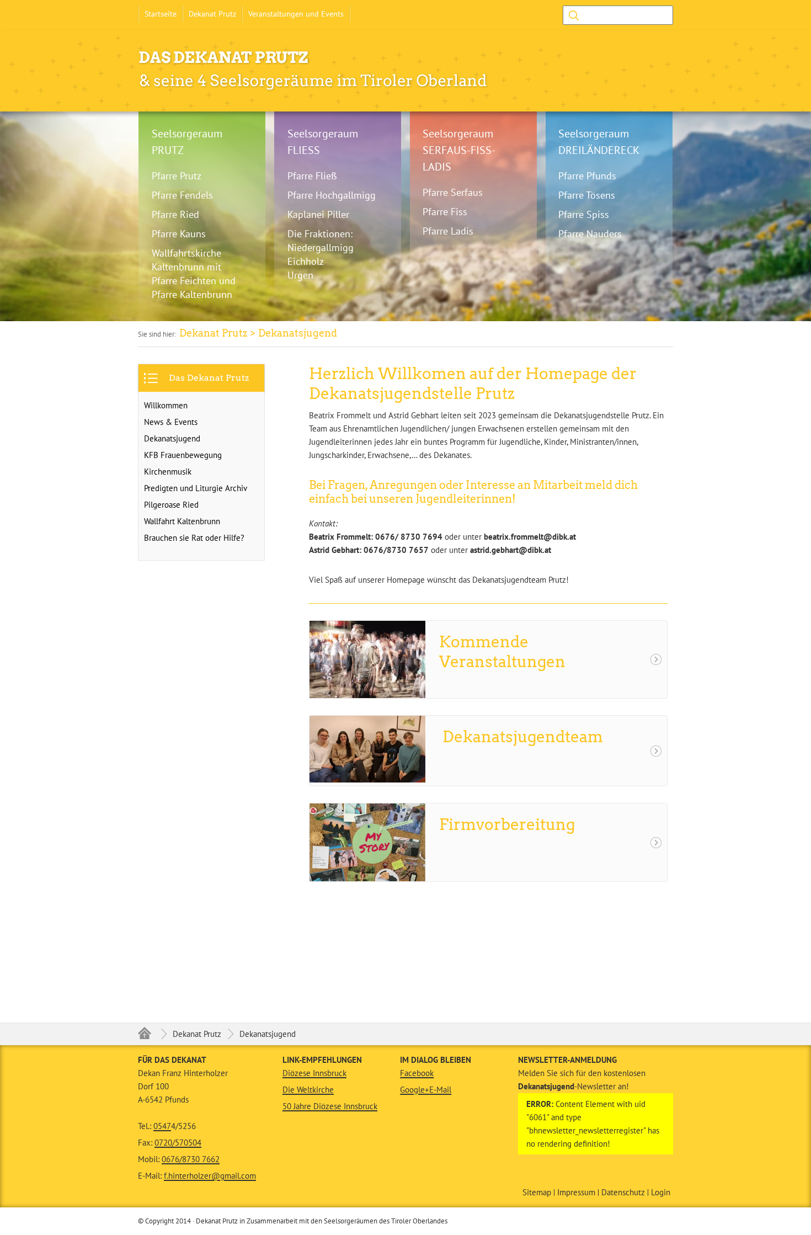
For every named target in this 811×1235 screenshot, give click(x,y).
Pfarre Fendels (182, 195)
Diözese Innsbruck (314, 1073)
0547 (162, 1126)
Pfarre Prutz (176, 175)
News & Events (171, 422)
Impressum (576, 1192)
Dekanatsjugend (172, 438)
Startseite (161, 14)
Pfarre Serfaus (453, 192)
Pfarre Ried (175, 214)
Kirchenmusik (167, 471)
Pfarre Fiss (445, 211)
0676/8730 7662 (191, 1159)
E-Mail (440, 1089)
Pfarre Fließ (312, 175)
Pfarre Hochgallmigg (331, 195)
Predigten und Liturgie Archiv (195, 488)
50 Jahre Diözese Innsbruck (329, 1106)
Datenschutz (623, 1192)
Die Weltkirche (308, 1089)
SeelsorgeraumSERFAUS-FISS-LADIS (459, 150)
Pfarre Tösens (586, 195)
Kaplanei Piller (318, 214)
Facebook (417, 1073)
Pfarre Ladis (448, 231)
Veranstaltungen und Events (296, 14)
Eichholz (305, 261)
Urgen (300, 275)
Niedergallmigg (320, 247)
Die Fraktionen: (320, 233)
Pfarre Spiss (583, 214)
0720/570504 (177, 1142)
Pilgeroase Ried (171, 504)
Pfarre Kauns (179, 233)
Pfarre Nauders (590, 233)
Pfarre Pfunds (587, 175)
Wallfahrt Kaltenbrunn (182, 521)
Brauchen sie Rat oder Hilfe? (194, 538)
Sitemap (536, 1192)
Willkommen (166, 405)
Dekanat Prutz (212, 14)
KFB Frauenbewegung (183, 455)
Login (660, 1192)
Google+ (414, 1089)
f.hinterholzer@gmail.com (210, 1175)
